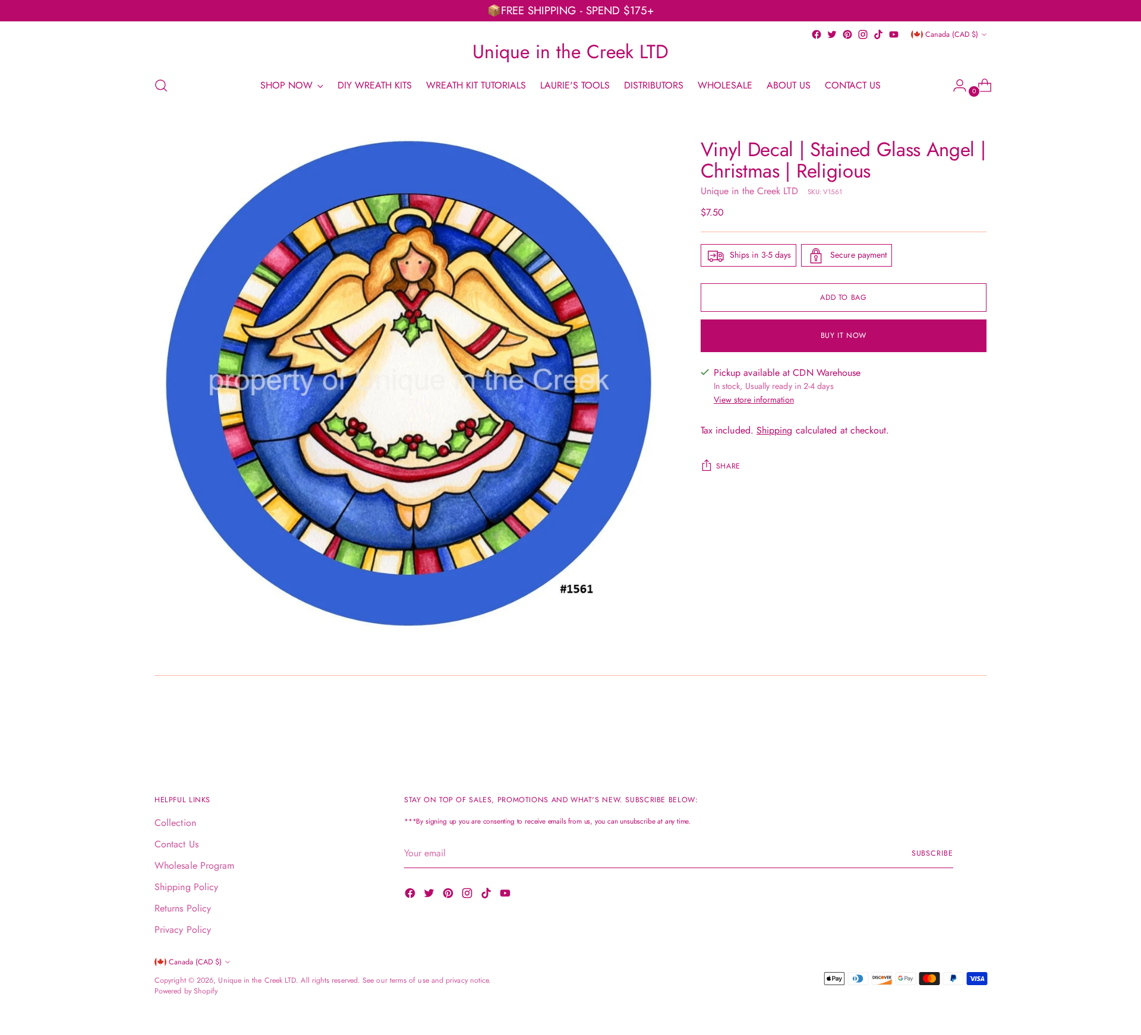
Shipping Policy (186, 887)
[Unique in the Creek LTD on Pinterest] (847, 34)
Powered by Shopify (186, 991)
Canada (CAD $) (951, 34)
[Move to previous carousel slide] (949, 723)
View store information (754, 400)
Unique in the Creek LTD (749, 191)
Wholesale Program (194, 865)
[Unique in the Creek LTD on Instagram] (863, 34)
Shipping (775, 431)
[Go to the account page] (955, 85)
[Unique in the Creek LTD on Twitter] (832, 34)
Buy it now (843, 335)
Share (728, 466)
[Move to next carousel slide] (976, 723)
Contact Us (176, 844)
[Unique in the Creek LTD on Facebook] (816, 34)
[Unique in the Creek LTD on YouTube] (893, 34)
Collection (175, 823)
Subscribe (932, 853)
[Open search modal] (161, 85)
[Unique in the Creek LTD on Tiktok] (878, 34)
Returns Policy (183, 908)
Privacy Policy (183, 929)
